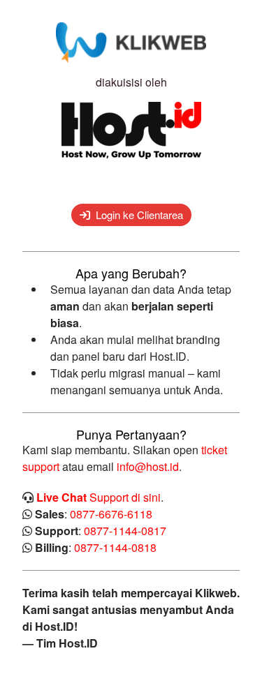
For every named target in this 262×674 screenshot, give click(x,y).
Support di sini (98, 497)
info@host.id (148, 466)
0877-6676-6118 (111, 514)
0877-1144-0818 (115, 547)
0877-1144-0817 (125, 531)
